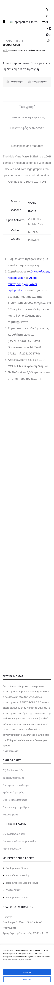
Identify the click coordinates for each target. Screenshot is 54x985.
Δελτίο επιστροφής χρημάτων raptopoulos (22, 284)
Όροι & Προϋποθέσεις (15, 799)
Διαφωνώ (27, 979)
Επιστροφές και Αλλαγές (16, 785)
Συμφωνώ (27, 972)
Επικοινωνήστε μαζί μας (16, 807)
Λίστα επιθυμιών (12, 848)
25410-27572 (13, 890)
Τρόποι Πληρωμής (13, 792)
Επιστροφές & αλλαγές (27, 128)
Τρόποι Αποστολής (13, 777)
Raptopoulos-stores (17, 897)
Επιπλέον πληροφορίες (27, 117)
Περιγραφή (27, 107)
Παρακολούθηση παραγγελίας (19, 841)
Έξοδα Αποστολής (13, 770)
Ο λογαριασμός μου (14, 834)
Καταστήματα (10, 814)
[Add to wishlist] (48, 421)
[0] (43, 22)
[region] (27, 964)
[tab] (27, 106)
